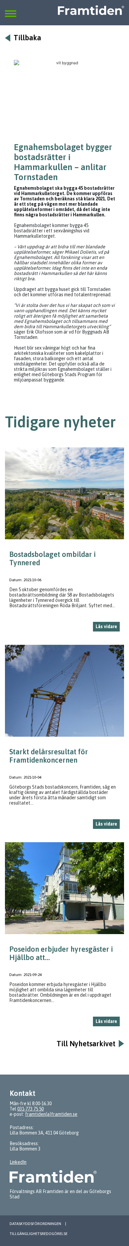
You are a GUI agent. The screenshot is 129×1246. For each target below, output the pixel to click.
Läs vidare (106, 626)
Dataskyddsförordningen (35, 1223)
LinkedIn (18, 1162)
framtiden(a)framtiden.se (51, 1114)
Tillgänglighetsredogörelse (38, 1233)
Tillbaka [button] (27, 38)
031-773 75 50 (30, 1109)
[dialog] (64, 542)
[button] (10, 10)
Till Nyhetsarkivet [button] (86, 1044)
